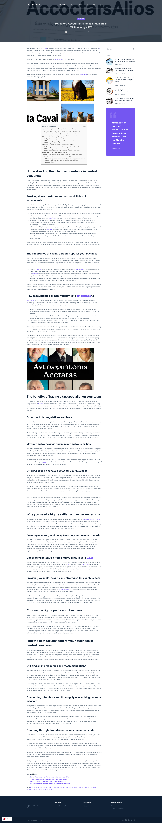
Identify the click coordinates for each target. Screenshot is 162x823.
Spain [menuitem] (101, 4)
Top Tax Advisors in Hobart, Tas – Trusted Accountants (48, 781)
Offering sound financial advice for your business (60, 143)
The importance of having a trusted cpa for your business (62, 133)
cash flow (52, 218)
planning (38, 269)
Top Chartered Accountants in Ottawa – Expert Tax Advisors (50, 783)
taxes (44, 462)
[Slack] (134, 820)
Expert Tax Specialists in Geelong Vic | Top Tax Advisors (48, 779)
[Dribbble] (131, 820)
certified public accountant (92, 519)
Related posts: (50, 162)
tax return (39, 789)
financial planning (78, 269)
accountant (58, 59)
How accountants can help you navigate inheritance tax (61, 135)
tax (46, 48)
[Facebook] (123, 820)
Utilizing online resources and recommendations (59, 157)
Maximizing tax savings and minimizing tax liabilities (61, 141)
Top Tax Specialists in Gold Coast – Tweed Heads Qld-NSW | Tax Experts (125, 79)
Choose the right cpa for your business (55, 152)
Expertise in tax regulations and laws (56, 139)
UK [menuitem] (87, 4)
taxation (41, 404)
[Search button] (133, 49)
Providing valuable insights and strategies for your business (63, 150)
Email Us (35, 806)
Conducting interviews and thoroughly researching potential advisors (65, 158)
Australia (81, 18)
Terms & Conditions (117, 808)
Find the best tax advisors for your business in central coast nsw (62, 154)
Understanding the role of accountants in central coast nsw (61, 129)
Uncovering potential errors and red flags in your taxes (61, 148)
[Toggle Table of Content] (83, 126)
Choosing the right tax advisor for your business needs (62, 160)
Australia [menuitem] (62, 4)
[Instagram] (129, 820)
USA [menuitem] (94, 4)
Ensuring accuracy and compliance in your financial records (62, 147)
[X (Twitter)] (126, 820)
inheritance (84, 295)
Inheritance (30, 300)
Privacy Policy (115, 806)
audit (68, 564)
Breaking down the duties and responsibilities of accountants (63, 131)
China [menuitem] (80, 4)
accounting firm (43, 787)
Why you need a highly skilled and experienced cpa (58, 145)
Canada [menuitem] (72, 4)
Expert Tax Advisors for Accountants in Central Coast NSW (49, 777)
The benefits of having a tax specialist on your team (59, 137)
